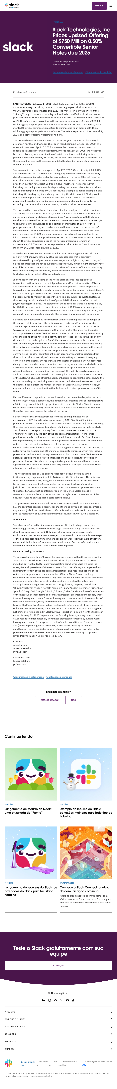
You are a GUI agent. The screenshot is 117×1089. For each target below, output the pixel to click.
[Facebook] (93, 92)
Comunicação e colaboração (68, 71)
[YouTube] (67, 1000)
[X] (61, 1000)
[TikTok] (73, 1000)
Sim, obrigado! (50, 700)
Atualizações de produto (98, 71)
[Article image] (31, 774)
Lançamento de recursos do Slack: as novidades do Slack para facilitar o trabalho (31, 891)
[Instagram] (49, 1000)
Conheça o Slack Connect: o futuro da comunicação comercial (84, 889)
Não (73, 700)
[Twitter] (89, 92)
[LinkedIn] (97, 92)
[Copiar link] (102, 92)
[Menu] (110, 6)
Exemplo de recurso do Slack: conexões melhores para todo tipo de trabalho (86, 812)
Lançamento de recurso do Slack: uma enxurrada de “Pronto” (28, 811)
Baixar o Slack (28, 1062)
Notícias (58, 22)
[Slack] (12, 5)
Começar (99, 5)
